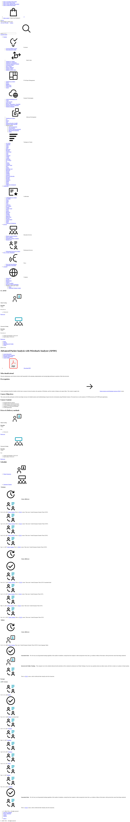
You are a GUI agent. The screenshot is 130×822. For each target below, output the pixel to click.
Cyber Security (9, 101)
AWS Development (13, 126)
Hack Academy (9, 237)
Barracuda (8, 149)
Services (5, 224)
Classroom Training (7, 484)
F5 (6, 161)
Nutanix (7, 172)
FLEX (20, 512)
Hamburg (10, 751)
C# (6, 119)
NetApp (7, 171)
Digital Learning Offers (11, 70)
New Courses (9, 66)
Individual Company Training (12, 238)
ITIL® (7, 82)
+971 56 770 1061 (4, 22)
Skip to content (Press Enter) (9, 5)
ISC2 (7, 166)
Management (9, 280)
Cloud (7, 100)
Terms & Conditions (7, 812)
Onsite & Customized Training (12, 63)
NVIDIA (8, 173)
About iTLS (8, 278)
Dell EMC (8, 159)
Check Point (8, 151)
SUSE (7, 182)
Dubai (10, 286)
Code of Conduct (9, 283)
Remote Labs (9, 239)
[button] (15, 18)
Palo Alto (8, 216)
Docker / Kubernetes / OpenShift (13, 104)
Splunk (7, 181)
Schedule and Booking (8, 356)
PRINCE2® (8, 85)
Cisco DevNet (12, 128)
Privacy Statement (7, 813)
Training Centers (9, 68)
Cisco (7, 153)
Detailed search (4, 34)
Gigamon (8, 164)
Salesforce (8, 179)
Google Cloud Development (15, 129)
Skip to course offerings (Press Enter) (11, 4)
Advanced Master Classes (11, 48)
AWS (7, 148)
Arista (7, 145)
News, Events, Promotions (9, 252)
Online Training (11, 512)
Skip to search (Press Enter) (9, 2)
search (2, 33)
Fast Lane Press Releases (11, 264)
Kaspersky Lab (9, 169)
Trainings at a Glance (10, 81)
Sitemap (5, 816)
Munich (8, 775)
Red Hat (8, 178)
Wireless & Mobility (10, 106)
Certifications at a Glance (11, 197)
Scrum (7, 87)
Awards (7, 279)
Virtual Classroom (7, 474)
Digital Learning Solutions (11, 236)
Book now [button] (3, 314)
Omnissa (8, 175)
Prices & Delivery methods (9, 355)
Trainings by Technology (11, 62)
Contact (11, 22)
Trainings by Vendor (10, 61)
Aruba (7, 147)
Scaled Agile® (9, 219)
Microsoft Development (14, 130)
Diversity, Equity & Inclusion (12, 284)
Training (5, 37)
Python (7, 120)
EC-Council (8, 160)
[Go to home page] (2, 20)
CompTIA (8, 155)
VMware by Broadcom (11, 184)
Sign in (4, 818)
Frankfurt (10, 728)
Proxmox (8, 177)
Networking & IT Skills (11, 49)
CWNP (7, 156)
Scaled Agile (8, 86)
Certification (6, 186)
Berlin (9, 694)
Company (5, 266)
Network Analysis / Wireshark (12, 105)
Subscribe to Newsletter (11, 265)
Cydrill (7, 158)
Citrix (7, 154)
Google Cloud (9, 165)
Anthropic (8, 144)
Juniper (7, 167)
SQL (7, 122)
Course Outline (6, 357)
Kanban (7, 84)
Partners (7, 282)
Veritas (7, 183)
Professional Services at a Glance (13, 251)
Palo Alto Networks (10, 176)
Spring (10, 131)
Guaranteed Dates (10, 65)
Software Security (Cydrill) (12, 123)
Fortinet (7, 162)
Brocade (8, 150)
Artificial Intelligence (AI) (11, 99)
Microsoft (8, 170)
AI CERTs (8, 143)
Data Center (8, 103)
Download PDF (27, 368)
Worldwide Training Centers (15, 288)
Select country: (6, 18)
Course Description (7, 354)
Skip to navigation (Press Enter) (10, 1)
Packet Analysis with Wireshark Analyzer (110, 391)
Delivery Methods (10, 67)
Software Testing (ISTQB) (11, 124)
